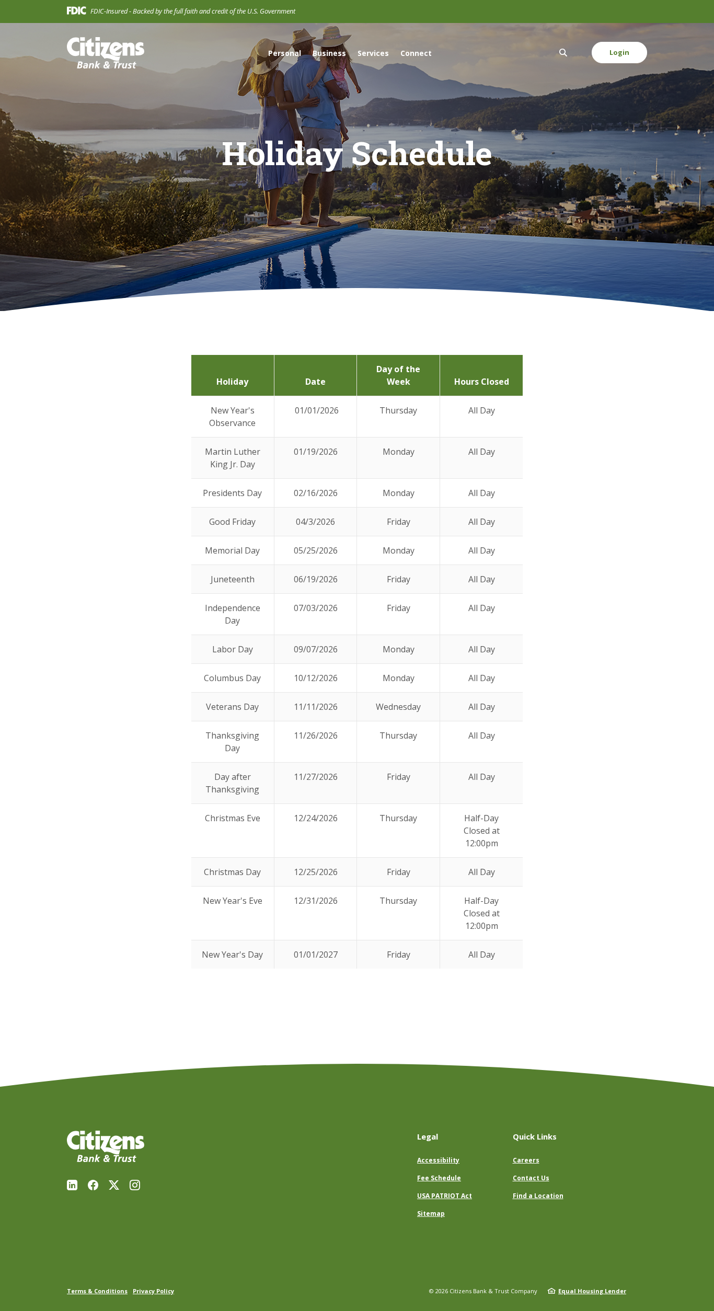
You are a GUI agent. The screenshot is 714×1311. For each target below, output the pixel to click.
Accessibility (438, 1160)
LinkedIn (72, 1185)
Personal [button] (284, 53)
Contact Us (531, 1178)
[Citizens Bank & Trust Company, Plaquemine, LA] (105, 52)
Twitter (114, 1185)
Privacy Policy (153, 1291)
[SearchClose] (563, 52)
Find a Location (538, 1195)
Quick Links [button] (535, 1136)
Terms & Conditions (97, 1291)
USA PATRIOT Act (444, 1195)
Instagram (135, 1185)
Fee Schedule (439, 1178)
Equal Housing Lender (592, 1291)
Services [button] (373, 53)
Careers (526, 1160)
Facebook (93, 1185)
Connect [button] (416, 53)
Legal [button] (427, 1136)
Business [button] (329, 53)
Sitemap (431, 1213)
